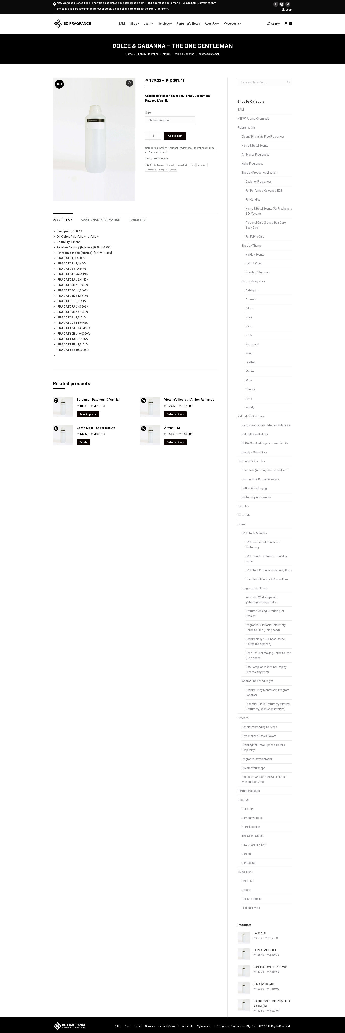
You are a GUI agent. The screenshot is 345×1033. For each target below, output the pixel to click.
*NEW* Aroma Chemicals (253, 118)
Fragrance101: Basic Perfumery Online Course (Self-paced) (266, 627)
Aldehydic (252, 290)
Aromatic (251, 299)
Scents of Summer (258, 272)
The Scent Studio (252, 835)
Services (243, 718)
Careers (247, 853)
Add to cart (175, 135)
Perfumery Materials (156, 152)
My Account (245, 871)
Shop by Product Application (259, 172)
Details (83, 442)
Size (148, 112)
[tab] (63, 218)
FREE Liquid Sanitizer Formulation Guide (267, 559)
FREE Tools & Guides (254, 533)
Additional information (100, 220)
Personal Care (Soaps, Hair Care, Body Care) (266, 225)
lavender (202, 165)
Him (211, 147)
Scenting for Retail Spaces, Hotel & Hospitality (263, 747)
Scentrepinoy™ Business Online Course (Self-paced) (265, 641)
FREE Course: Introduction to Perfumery (263, 545)
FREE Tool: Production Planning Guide (269, 570)
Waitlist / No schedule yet (257, 681)
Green (249, 353)
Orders (246, 889)
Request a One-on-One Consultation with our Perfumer (264, 779)
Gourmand (252, 344)
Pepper (162, 170)
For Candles (253, 199)
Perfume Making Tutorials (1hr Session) (265, 613)
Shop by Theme (252, 245)
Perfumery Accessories (256, 497)
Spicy (249, 398)
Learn (241, 524)
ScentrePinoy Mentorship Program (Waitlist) (267, 692)
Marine (250, 371)
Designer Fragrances (180, 147)
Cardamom (158, 165)
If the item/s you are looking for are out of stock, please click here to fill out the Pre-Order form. (112, 8)
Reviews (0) (137, 220)
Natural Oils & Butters (251, 416)
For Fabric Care (255, 236)
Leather (250, 362)
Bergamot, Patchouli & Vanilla (98, 399)
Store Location (251, 826)
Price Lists (244, 515)
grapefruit (182, 165)
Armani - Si (172, 428)
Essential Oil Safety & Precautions (267, 579)
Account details (251, 898)
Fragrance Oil (200, 147)
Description (63, 220)
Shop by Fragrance (147, 53)
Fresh (249, 326)
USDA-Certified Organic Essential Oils (265, 443)
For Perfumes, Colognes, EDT (264, 190)
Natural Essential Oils (255, 434)
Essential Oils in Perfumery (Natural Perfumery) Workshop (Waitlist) (268, 706)
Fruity (249, 335)
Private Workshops (253, 768)
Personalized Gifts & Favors (259, 736)
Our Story (248, 808)
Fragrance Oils (247, 127)
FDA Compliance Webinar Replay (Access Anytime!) (266, 669)
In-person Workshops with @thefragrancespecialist (262, 600)
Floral (249, 317)
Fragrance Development (257, 759)
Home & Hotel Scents (255, 145)
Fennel (170, 165)
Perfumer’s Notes (249, 790)
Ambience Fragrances (255, 154)
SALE (241, 109)
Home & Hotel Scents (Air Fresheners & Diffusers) (269, 211)
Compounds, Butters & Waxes (260, 479)
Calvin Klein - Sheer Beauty (96, 428)
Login (289, 9)
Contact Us (248, 862)
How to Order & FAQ (254, 844)
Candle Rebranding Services (259, 727)
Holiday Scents (255, 254)
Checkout (248, 880)
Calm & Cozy (254, 263)
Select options (87, 414)
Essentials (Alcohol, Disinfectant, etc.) (265, 470)
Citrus (249, 308)
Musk (249, 380)
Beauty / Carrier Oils (254, 452)
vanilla (173, 170)
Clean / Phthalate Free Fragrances (263, 136)
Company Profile (252, 817)
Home (129, 53)
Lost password (251, 907)
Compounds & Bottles (251, 461)
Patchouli (151, 170)
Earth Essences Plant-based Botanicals (266, 425)
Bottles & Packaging (254, 488)
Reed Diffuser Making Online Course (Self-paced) (268, 655)
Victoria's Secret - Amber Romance (189, 399)
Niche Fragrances (252, 163)
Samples (243, 506)
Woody (250, 407)
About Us (243, 799)
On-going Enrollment (255, 588)
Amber (166, 53)
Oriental (251, 389)
